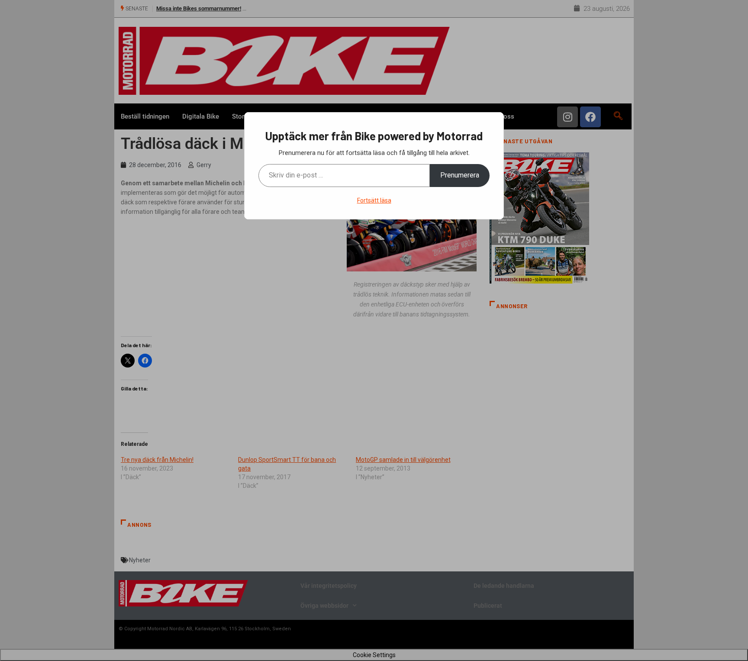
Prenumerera (459, 175)
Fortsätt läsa (374, 200)
